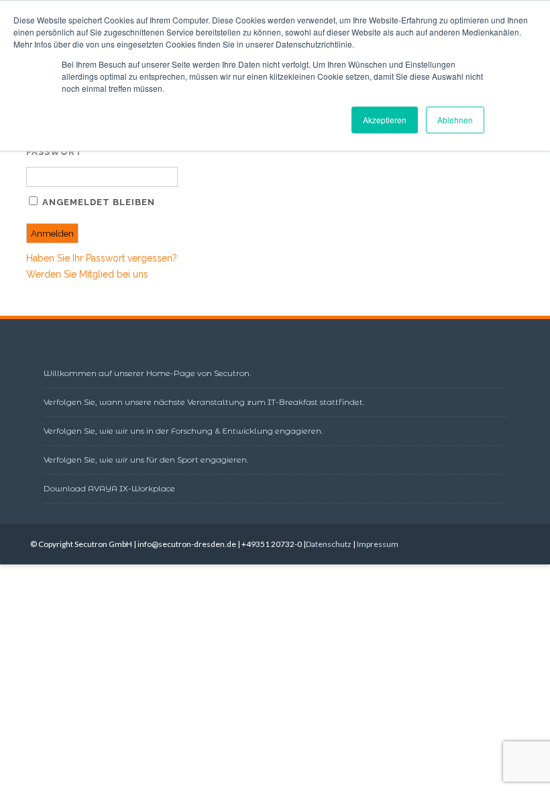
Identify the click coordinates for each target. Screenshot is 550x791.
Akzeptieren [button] (384, 119)
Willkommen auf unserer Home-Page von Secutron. (148, 373)
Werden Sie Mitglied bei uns (87, 274)
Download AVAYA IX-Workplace (109, 488)
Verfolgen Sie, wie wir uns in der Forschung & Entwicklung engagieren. (183, 431)
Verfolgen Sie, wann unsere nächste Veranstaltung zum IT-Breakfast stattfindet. (204, 402)
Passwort (54, 152)
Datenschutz (328, 544)
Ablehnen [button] (455, 119)
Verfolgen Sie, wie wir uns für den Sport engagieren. (146, 459)
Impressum (377, 544)
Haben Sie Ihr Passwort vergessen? (101, 258)
